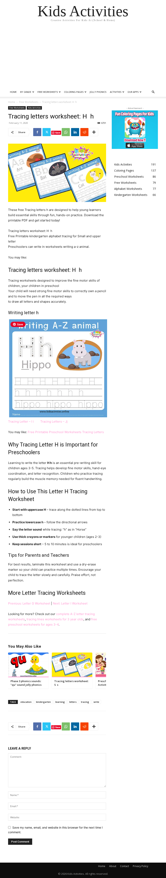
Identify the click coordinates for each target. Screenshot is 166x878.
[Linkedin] (75, 132)
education (26, 701)
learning (60, 701)
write (96, 701)
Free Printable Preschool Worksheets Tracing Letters (66, 432)
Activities (115, 91)
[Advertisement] (83, 56)
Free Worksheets (47, 91)
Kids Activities (34, 107)
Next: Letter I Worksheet (70, 603)
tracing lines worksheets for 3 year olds (55, 619)
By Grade (25, 91)
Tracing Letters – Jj (54, 421)
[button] (153, 92)
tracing (85, 701)
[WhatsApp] (66, 132)
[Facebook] (37, 132)
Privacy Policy (140, 866)
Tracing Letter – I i (21, 421)
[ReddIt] (84, 132)
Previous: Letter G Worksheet (29, 603)
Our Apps (133, 91)
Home (13, 91)
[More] (94, 132)
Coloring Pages (73, 91)
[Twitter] (47, 132)
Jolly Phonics (98, 91)
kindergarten (43, 701)
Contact (124, 866)
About (112, 866)
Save (57, 132)
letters (73, 701)
